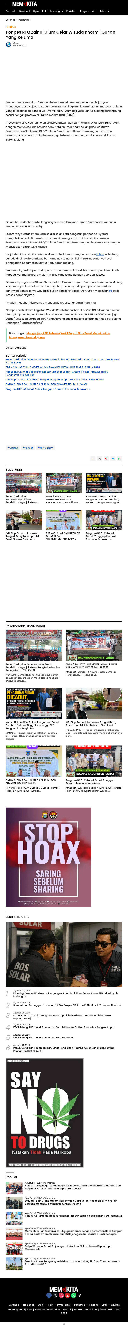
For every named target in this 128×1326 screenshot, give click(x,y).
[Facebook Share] (93, 458)
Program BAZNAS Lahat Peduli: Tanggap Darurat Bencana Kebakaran (48, 389)
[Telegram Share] (113, 458)
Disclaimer (91, 1309)
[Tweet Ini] (99, 458)
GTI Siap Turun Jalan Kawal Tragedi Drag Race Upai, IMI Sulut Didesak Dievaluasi (55, 379)
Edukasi (115, 1305)
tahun (100, 254)
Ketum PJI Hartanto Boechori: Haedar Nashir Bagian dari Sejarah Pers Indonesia (73, 1215)
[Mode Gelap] (115, 4)
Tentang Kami (16, 1309)
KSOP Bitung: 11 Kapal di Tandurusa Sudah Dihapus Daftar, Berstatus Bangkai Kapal (63, 1027)
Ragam (93, 1305)
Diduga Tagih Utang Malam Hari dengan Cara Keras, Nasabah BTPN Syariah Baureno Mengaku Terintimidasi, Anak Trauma (71, 1202)
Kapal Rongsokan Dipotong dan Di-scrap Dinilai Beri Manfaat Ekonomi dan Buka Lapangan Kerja (62, 1017)
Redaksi (78, 1309)
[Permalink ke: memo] (8, 44)
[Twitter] (55, 1295)
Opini (41, 1305)
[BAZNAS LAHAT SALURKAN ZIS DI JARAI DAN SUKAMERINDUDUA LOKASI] (64, 520)
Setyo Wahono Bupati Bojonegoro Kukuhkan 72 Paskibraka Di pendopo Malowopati (68, 1248)
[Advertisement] (64, 73)
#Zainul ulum (45, 448)
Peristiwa (11, 26)
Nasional (28, 1305)
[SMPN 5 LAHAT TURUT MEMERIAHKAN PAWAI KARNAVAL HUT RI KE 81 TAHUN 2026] (64, 483)
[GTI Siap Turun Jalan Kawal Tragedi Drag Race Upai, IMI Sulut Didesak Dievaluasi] (24, 520)
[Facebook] (49, 1295)
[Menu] (8, 4)
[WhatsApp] (73, 1295)
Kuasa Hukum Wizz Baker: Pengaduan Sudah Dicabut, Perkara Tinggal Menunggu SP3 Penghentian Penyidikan (57, 373)
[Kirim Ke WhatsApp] (119, 458)
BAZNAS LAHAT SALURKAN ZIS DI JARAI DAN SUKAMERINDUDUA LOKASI (46, 384)
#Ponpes (27, 448)
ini (110, 291)
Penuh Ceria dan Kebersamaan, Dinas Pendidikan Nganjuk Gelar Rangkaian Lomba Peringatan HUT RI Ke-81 (63, 361)
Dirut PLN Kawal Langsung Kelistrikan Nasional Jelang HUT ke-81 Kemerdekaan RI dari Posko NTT (72, 1263)
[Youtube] (67, 1295)
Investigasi (63, 1305)
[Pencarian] (120, 4)
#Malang (13, 448)
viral (104, 1305)
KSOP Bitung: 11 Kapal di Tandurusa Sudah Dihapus (43, 1037)
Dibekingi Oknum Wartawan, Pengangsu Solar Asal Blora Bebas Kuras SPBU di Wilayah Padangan (65, 995)
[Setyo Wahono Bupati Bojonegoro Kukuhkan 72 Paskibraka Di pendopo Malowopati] (14, 1248)
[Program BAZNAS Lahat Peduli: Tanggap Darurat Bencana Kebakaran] (104, 520)
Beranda (14, 1305)
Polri (50, 1305)
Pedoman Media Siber (47, 1309)
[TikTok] (79, 1295)
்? (64, 1324)
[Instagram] (61, 1295)
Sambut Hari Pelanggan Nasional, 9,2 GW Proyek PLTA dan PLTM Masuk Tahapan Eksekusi (67, 1005)
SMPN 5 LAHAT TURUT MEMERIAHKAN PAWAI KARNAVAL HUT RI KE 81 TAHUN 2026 (53, 367)
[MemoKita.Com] (24, 4)
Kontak (67, 1309)
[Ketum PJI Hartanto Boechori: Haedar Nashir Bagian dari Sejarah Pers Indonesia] (14, 1218)
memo (16, 43)
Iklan (29, 1309)
